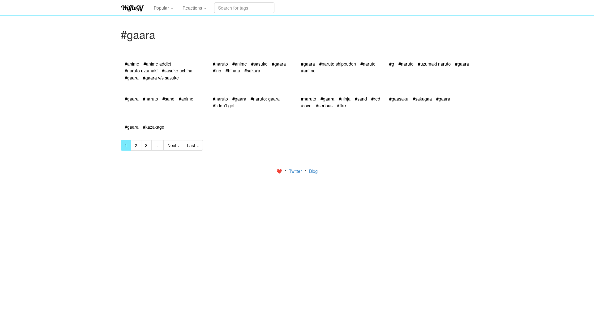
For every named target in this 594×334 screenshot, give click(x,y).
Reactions (193, 8)
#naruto (220, 64)
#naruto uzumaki (141, 70)
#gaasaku (398, 99)
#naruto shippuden (337, 64)
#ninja (345, 99)
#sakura (252, 70)
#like (341, 105)
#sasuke (259, 64)
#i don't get (224, 105)
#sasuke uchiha (177, 70)
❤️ (280, 171)
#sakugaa (422, 99)
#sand (168, 99)
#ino (217, 70)
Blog (313, 171)
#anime (132, 64)
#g (391, 64)
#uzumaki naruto (434, 64)
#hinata (233, 70)
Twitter (296, 171)
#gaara (132, 78)
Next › (173, 145)
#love (306, 105)
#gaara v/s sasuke (161, 78)
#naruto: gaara (265, 99)
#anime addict (157, 64)
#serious (324, 105)
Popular (162, 8)
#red (375, 99)
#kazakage (153, 127)
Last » (193, 145)
